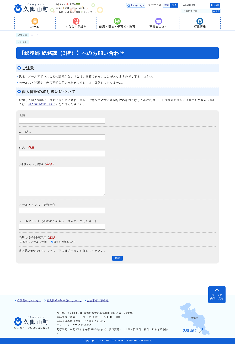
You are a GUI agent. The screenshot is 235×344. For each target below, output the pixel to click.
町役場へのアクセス (29, 300)
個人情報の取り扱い (41, 104)
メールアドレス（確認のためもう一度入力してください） (58, 221)
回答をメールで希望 (35, 241)
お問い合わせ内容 (31, 164)
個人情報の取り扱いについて (64, 300)
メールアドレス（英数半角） (38, 204)
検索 (217, 5)
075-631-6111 (90, 317)
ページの (217, 297)
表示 (218, 11)
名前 (22, 115)
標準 (166, 5)
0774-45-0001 (111, 317)
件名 (22, 147)
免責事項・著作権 (98, 300)
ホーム (35, 35)
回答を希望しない (64, 241)
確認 (117, 258)
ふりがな (25, 131)
